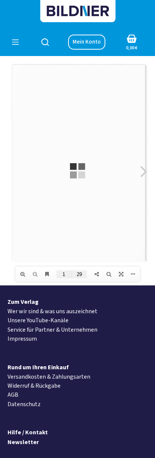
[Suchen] (45, 42)
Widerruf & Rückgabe (34, 386)
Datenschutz (24, 404)
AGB (13, 395)
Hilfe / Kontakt (28, 432)
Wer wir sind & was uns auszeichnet (52, 311)
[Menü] (15, 42)
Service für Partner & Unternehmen (52, 330)
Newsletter (23, 442)
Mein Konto (87, 42)
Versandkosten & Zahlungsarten (49, 377)
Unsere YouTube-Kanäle (38, 320)
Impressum (22, 339)
